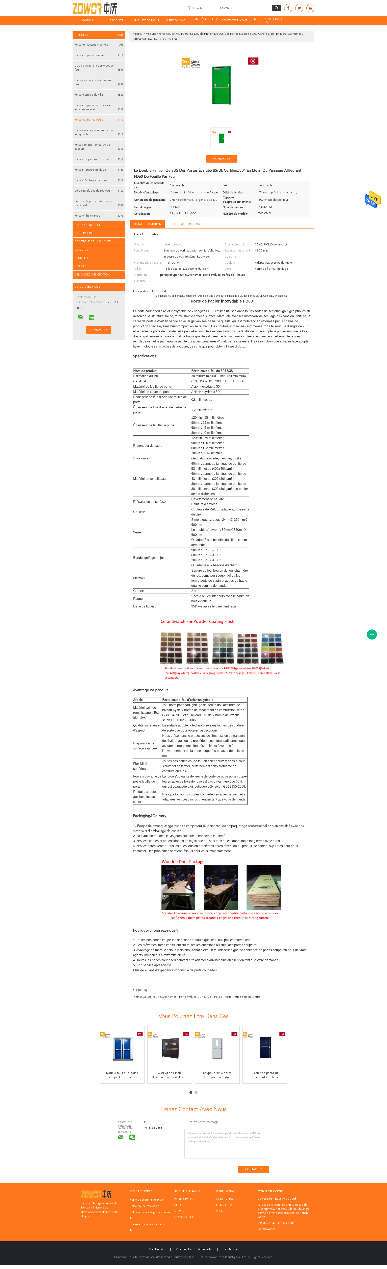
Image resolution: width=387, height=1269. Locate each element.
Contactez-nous (234, 20)
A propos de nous (88, 225)
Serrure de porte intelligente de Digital (99, 203)
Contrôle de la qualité (93, 241)
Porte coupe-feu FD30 (99, 119)
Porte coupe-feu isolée (99, 55)
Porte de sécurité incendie (99, 44)
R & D (219, 1211)
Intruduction (184, 1199)
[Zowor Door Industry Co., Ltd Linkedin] (310, 8)
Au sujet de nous (146, 20)
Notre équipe (184, 1217)
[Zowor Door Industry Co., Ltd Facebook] (288, 8)
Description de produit (190, 224)
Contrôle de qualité (205, 21)
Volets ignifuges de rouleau (99, 190)
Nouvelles (82, 258)
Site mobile (231, 1249)
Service (179, 1211)
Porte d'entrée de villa (99, 94)
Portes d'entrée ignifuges (99, 180)
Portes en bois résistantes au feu (99, 82)
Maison (87, 20)
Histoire (180, 1205)
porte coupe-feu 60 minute (242, 997)
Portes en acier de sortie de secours (99, 146)
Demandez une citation (267, 21)
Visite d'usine (175, 20)
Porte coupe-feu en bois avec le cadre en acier (99, 107)
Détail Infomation (147, 224)
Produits (116, 20)
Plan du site (156, 1249)
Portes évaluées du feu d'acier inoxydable (99, 132)
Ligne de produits (229, 1199)
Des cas (80, 266)
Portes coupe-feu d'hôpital (99, 159)
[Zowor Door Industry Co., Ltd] (81, 317)
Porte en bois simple (99, 215)
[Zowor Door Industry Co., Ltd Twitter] (299, 8)
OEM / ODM (224, 1205)
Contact (81, 249)
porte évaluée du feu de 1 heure (200, 997)
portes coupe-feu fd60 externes (155, 997)
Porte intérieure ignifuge (99, 169)
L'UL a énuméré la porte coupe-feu (99, 67)
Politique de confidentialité (194, 1249)
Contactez (221, 159)
